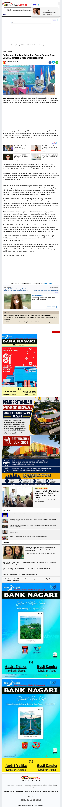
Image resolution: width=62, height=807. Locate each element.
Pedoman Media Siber (22, 791)
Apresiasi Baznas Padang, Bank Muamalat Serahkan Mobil (20, 574)
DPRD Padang (10, 785)
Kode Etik (12, 791)
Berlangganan (27, 785)
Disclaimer (39, 785)
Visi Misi (54, 785)
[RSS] (40, 800)
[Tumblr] (37, 800)
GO (56, 332)
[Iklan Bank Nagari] (31, 678)
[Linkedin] (34, 800)
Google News (48, 283)
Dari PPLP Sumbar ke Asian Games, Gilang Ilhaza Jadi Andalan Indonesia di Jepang (27, 322)
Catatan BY (18, 785)
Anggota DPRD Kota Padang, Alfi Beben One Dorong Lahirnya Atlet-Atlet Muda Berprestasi (29, 514)
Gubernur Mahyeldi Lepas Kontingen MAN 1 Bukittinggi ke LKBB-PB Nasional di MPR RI (28, 315)
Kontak (34, 785)
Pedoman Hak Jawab (35, 791)
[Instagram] (31, 800)
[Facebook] (22, 800)
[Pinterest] (28, 800)
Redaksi (6, 791)
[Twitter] (25, 800)
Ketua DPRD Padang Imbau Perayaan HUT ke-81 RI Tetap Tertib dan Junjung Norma (28, 536)
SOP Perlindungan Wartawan (50, 791)
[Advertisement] (31, 115)
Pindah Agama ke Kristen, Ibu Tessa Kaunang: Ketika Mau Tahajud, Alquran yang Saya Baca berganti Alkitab (40, 548)
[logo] (31, 779)
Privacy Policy (47, 785)
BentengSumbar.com (31, 805)
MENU (5, 15)
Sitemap (31, 787)
